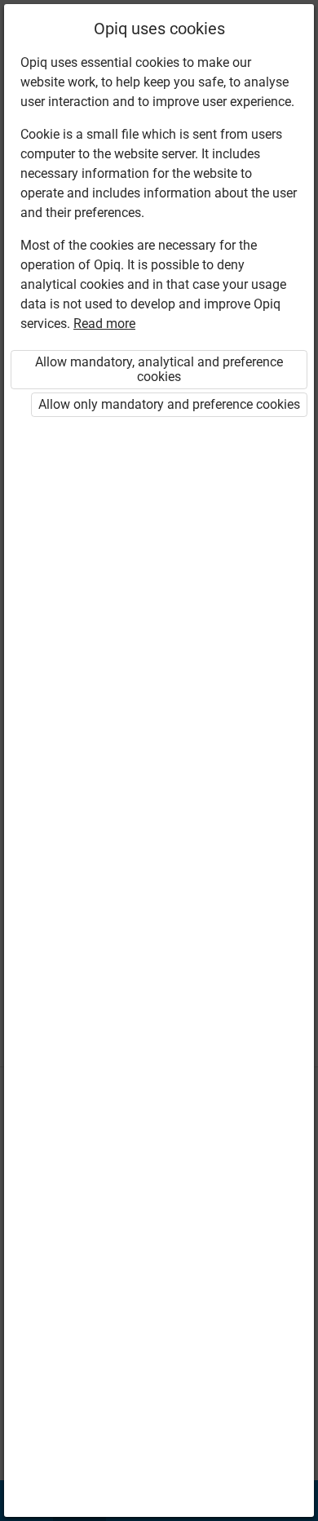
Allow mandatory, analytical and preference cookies (159, 369)
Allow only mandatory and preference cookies (169, 404)
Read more (104, 323)
